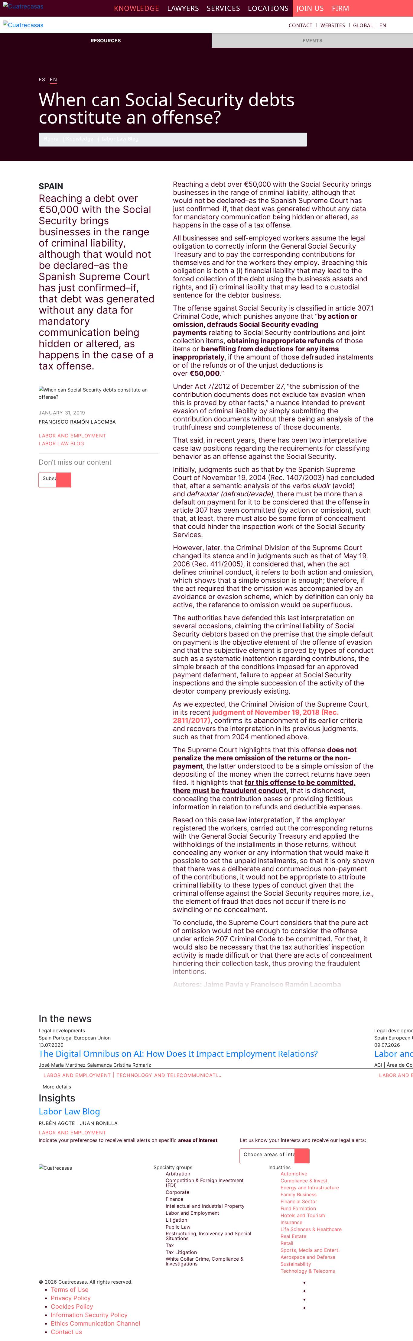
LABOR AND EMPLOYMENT (72, 1133)
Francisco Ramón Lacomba (77, 422)
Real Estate (293, 1236)
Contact (301, 25)
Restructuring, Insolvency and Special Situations (208, 1236)
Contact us (66, 1332)
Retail (287, 1243)
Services (223, 8)
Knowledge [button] (136, 8)
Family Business (299, 1194)
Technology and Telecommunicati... (168, 1075)
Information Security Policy (89, 1315)
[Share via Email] (368, 146)
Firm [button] (341, 8)
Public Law (178, 1226)
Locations (268, 8)
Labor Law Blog (120, 139)
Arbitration (178, 1173)
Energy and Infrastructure (310, 1187)
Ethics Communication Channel (95, 1323)
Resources (106, 40)
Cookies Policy (72, 1306)
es (42, 79)
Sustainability (296, 1264)
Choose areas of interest (274, 1154)
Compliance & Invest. (305, 1180)
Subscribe (55, 478)
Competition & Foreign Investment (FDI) (205, 1183)
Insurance (291, 1222)
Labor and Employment (72, 436)
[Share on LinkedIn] (356, 146)
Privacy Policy (71, 1298)
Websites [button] (332, 25)
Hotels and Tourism (303, 1215)
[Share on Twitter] (344, 146)
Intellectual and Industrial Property (205, 1206)
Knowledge (79, 139)
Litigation (176, 1219)
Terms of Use (70, 1289)
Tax (170, 1245)
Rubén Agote (57, 1123)
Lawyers (183, 8)
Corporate (177, 1192)
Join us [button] (310, 8)
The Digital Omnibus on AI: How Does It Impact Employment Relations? (178, 1053)
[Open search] (406, 26)
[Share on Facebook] (332, 146)
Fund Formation (298, 1208)
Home (51, 139)
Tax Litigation (181, 1252)
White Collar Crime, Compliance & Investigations (204, 1261)
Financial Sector (299, 1201)
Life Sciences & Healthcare (311, 1229)
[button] (370, 25)
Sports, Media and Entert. (310, 1250)
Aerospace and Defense (308, 1257)
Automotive (294, 1173)
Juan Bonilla (99, 1123)
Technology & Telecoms (308, 1270)
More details (57, 1087)
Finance (174, 1199)
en (53, 79)
